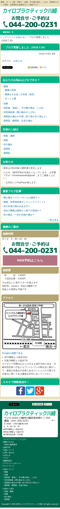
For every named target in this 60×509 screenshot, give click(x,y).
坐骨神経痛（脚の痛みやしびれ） (20, 112)
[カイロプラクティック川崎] (30, 10)
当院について (8, 450)
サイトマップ (8, 466)
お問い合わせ (8, 453)
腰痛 (5, 86)
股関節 (6, 153)
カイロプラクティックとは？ (15, 439)
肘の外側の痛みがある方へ (16, 206)
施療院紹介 (7, 461)
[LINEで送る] (32, 67)
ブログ (6, 458)
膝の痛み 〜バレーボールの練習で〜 (21, 197)
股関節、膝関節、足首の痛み (18, 120)
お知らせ (20, 37)
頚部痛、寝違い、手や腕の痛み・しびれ (23, 108)
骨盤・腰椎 (9, 136)
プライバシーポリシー (12, 463)
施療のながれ (8, 442)
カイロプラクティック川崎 (31, 504)
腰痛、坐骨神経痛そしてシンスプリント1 (24, 202)
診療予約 (6, 447)
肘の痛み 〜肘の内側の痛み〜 (19, 215)
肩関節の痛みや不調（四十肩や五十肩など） (25, 116)
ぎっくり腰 (10, 98)
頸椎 (5, 140)
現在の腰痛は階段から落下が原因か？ (22, 210)
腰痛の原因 (10, 90)
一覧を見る (53, 220)
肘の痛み (7, 144)
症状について (8, 469)
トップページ (6, 37)
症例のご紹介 (8, 489)
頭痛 (5, 103)
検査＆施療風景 (10, 444)
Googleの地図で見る (12, 353)
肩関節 (6, 149)
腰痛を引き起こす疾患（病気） (20, 94)
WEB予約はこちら (30, 260)
